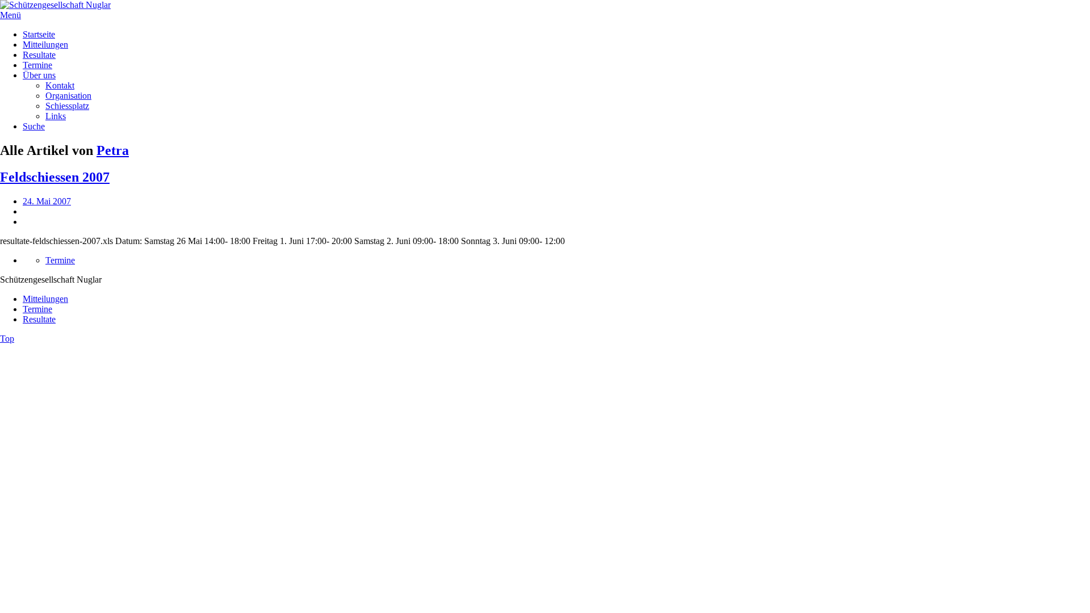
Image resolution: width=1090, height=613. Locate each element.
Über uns (39, 75)
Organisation (68, 95)
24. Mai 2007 (47, 201)
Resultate (39, 55)
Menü (10, 15)
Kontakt (59, 85)
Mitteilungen (45, 44)
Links (55, 116)
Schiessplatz (67, 106)
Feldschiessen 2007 (55, 177)
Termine (37, 65)
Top (7, 338)
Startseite (39, 34)
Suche (34, 126)
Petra (113, 150)
